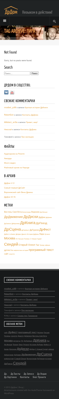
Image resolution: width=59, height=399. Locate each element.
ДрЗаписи (7, 223)
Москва (9, 238)
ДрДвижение (13, 216)
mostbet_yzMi (10, 107)
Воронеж (35, 211)
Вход (21, 387)
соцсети (12, 254)
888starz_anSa (10, 122)
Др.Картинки (10, 377)
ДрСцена (12, 229)
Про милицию (27, 136)
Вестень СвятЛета (13, 211)
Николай (8, 129)
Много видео (10, 162)
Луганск (47, 234)
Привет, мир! (32, 122)
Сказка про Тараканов (27, 315)
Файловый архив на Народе (16, 167)
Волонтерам (26, 212)
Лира (41, 233)
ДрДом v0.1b (10, 196)
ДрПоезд (41, 223)
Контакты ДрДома (30, 114)
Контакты (25, 377)
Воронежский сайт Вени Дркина (18, 192)
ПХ (17, 239)
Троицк (42, 245)
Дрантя (23, 234)
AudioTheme (36, 390)
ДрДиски (30, 216)
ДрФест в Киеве (9, 234)
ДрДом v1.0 (9, 183)
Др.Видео (42, 373)
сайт (6, 253)
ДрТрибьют (25, 230)
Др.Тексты (15, 373)
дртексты (8, 250)
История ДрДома (33, 234)
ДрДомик (49, 217)
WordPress (9, 393)
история (25, 250)
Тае (37, 244)
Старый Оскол (27, 244)
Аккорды (8, 158)
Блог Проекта (39, 377)
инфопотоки (18, 250)
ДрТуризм (34, 229)
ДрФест (45, 229)
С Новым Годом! (36, 239)
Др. (5, 373)
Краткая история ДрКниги (36, 107)
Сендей (11, 244)
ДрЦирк (18, 234)
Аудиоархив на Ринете (14, 153)
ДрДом (42, 217)
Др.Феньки (43, 212)
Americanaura (10, 390)
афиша (47, 245)
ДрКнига (27, 222)
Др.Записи (29, 373)
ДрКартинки (16, 223)
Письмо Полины (24, 239)
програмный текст (41, 249)
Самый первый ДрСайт (14, 187)
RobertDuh (9, 114)
